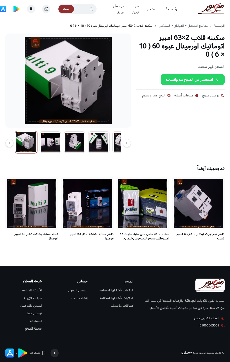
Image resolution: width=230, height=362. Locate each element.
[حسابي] (46, 9)
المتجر (152, 9)
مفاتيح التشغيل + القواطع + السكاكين (183, 26)
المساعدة (36, 321)
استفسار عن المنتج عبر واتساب (189, 79)
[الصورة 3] (74, 142)
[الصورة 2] (50, 142)
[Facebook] (55, 353)
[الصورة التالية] (9, 143)
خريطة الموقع (33, 328)
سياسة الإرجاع (33, 298)
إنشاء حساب (79, 298)
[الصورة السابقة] (127, 143)
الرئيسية (172, 9)
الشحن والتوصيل (31, 305)
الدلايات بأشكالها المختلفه (116, 290)
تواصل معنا (118, 9)
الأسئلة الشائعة (32, 290)
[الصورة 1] (26, 142)
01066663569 (209, 325)
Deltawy (186, 353)
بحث (66, 9)
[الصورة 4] (99, 142)
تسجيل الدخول (78, 290)
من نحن (135, 9)
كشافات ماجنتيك (122, 305)
